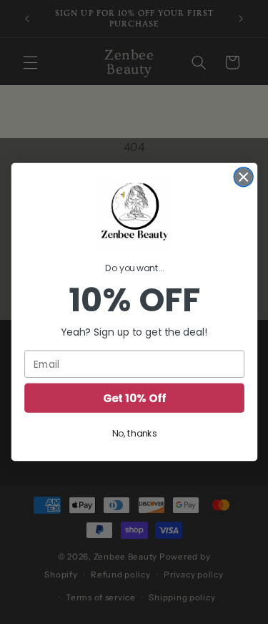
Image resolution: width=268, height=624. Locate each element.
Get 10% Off (134, 397)
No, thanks (134, 433)
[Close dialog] (243, 177)
